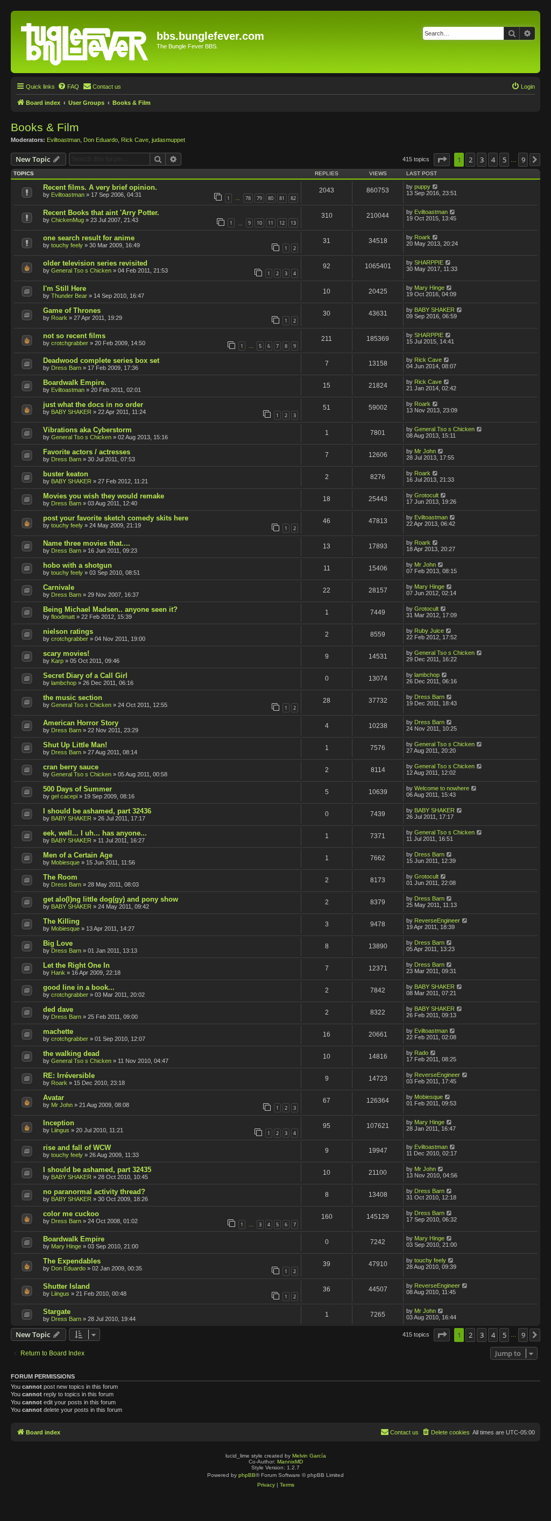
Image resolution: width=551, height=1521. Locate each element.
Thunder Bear (69, 295)
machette (58, 1031)
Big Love (58, 943)
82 (293, 198)
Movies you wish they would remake (103, 496)
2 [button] (470, 160)
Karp (57, 661)
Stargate (56, 1312)
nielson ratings (68, 631)
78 (248, 198)
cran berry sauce (70, 767)
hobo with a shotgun (77, 565)
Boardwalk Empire (73, 1239)
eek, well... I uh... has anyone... (95, 833)
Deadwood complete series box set (101, 360)
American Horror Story (80, 723)
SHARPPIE (428, 262)
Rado (421, 1052)
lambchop (63, 683)
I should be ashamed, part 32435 (97, 1170)
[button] (442, 159)
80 (270, 198)
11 (270, 222)
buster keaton (65, 474)
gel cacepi (64, 796)
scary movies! (66, 653)
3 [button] (482, 160)
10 (259, 222)
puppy (422, 186)
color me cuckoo (71, 1214)
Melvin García (309, 1456)
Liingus (60, 1130)
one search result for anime (89, 238)
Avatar (53, 1098)
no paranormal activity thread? (94, 1192)
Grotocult (426, 495)
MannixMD (290, 1462)
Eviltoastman (63, 140)
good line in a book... (79, 987)
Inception (58, 1123)
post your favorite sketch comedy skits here (115, 518)
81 (282, 198)
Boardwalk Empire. (75, 383)
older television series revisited (95, 263)
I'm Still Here (64, 288)
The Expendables (72, 1261)
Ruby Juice (429, 630)
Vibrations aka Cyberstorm (87, 430)
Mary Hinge (429, 287)
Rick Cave (135, 140)
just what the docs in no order (93, 405)
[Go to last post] (435, 186)
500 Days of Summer (77, 789)
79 (259, 198)
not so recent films (74, 336)
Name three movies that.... (86, 543)
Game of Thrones (72, 310)
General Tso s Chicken (81, 270)
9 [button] (523, 160)
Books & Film (45, 127)
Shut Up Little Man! (75, 745)
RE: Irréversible (69, 1076)
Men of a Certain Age (77, 855)
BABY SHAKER (434, 309)
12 (282, 222)
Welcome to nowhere (441, 788)
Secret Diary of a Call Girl (85, 676)
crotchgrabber (69, 343)
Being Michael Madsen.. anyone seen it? (110, 609)
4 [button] (493, 160)
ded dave (58, 1009)
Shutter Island (66, 1286)
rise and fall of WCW (77, 1148)
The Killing (61, 921)
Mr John (425, 451)
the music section (72, 698)
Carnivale (58, 587)
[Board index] (85, 42)
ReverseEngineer (437, 920)
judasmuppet (168, 140)
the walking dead (71, 1053)
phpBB (247, 1475)
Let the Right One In (76, 965)
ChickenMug (67, 220)
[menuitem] (68, 86)
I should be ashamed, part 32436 (97, 811)
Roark (422, 237)
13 (293, 222)
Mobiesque (65, 862)
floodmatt (63, 616)
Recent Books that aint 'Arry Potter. (101, 213)
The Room (60, 877)
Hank (58, 972)
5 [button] (504, 160)
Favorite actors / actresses (86, 452)
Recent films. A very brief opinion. (100, 187)
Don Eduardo (100, 140)
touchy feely (67, 245)
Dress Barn (66, 368)
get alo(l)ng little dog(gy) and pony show (110, 899)
